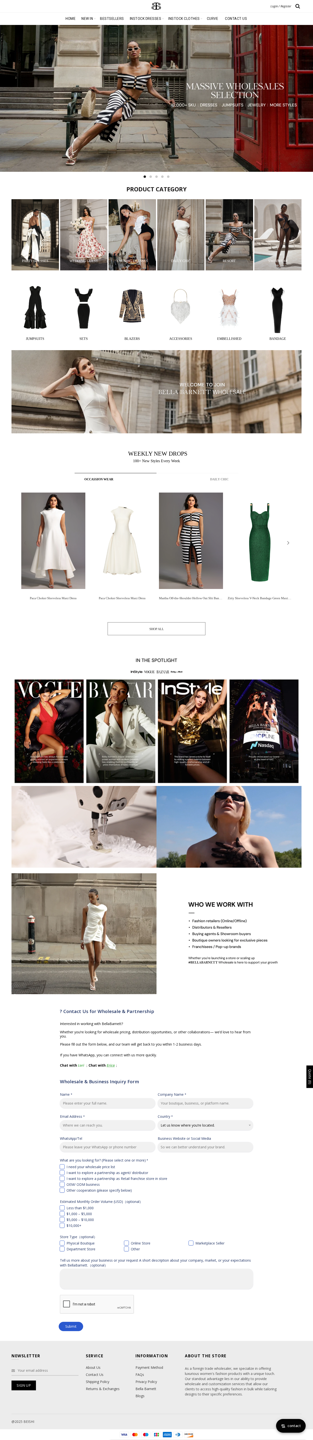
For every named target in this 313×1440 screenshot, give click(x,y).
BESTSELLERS (112, 19)
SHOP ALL (156, 629)
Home (71, 19)
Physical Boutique (81, 1243)
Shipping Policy (97, 1381)
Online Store (140, 1243)
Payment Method (149, 1367)
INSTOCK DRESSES (145, 19)
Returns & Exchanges (103, 1388)
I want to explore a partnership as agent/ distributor (107, 1172)
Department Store (81, 1249)
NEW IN (87, 19)
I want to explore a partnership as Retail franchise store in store (117, 1178)
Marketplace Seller (209, 1243)
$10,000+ (74, 1225)
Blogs (140, 1396)
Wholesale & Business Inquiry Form (99, 1081)
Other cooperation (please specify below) (99, 1190)
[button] (288, 543)
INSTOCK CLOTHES (184, 19)
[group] (53, 550)
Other (135, 1249)
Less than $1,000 (80, 1208)
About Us (93, 1367)
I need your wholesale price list (91, 1166)
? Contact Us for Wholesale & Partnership (107, 1011)
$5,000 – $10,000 (80, 1219)
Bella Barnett (145, 1388)
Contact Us (94, 1374)
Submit (71, 1326)
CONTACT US (236, 19)
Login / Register (280, 6)
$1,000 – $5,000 (79, 1213)
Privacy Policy (146, 1381)
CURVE (212, 19)
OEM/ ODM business (83, 1184)
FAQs (139, 1374)
